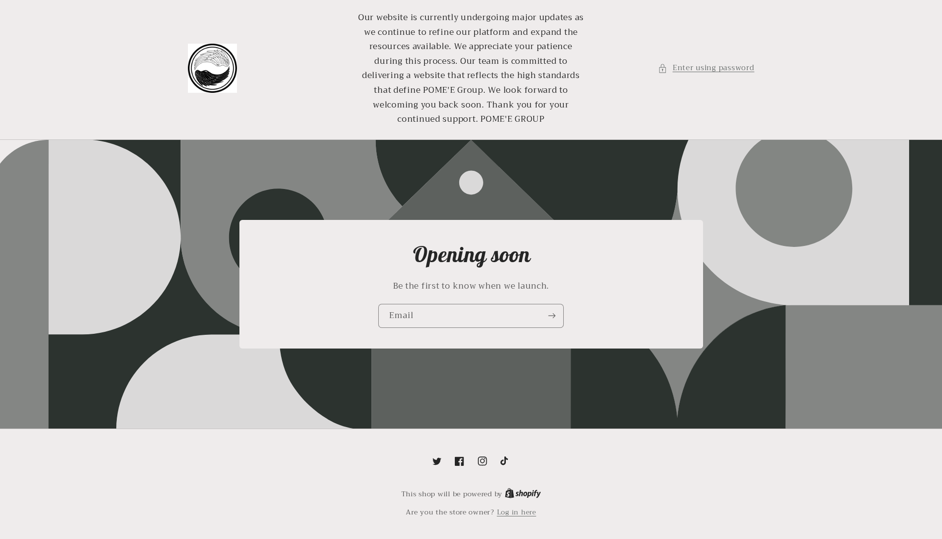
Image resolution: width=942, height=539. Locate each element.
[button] (706, 68)
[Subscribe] (552, 316)
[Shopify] (523, 494)
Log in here (516, 512)
